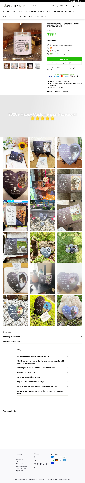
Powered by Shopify (64, 479)
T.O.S (17, 461)
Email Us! (60, 87)
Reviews (17, 11)
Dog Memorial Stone (38, 11)
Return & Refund (33, 479)
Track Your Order (21, 468)
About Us (18, 457)
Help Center (36, 16)
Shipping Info (42, 479)
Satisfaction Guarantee (12, 341)
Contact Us (19, 459)
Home (6, 11)
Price (49, 30)
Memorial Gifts (62, 11)
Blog (23, 16)
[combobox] (43, 5)
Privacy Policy (20, 464)
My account (19, 471)
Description (7, 332)
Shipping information (11, 337)
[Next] (41, 66)
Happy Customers (21, 466)
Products (9, 16)
